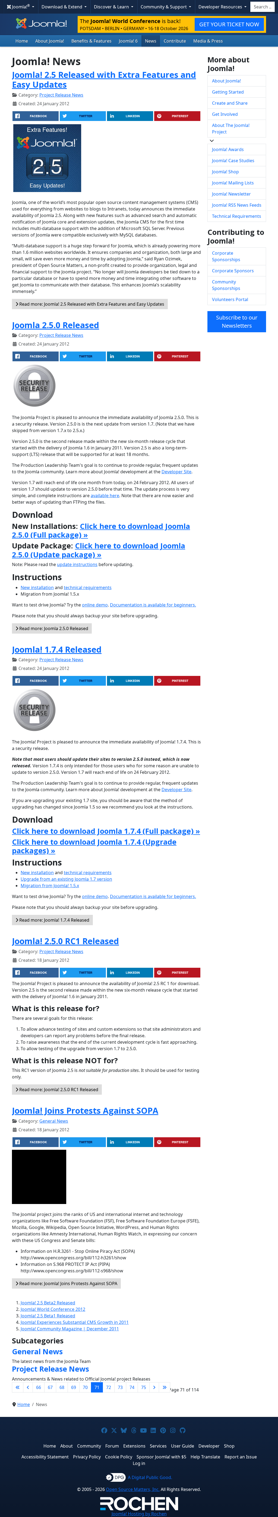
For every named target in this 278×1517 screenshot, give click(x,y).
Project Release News (61, 95)
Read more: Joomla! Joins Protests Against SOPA (67, 1283)
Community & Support (164, 7)
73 (120, 1387)
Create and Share (230, 103)
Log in (139, 1463)
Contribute (175, 41)
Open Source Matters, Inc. (133, 1489)
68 (61, 1387)
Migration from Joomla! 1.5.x (50, 886)
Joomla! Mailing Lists (233, 183)
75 (143, 1387)
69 (73, 1387)
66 (38, 1387)
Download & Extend (62, 7)
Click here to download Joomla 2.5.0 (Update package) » (98, 550)
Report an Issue (241, 1457)
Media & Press (208, 41)
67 (50, 1387)
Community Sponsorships (226, 285)
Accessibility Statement (45, 1457)
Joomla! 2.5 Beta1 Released (48, 1316)
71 (96, 1387)
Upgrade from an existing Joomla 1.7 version (66, 879)
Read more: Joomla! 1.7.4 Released (53, 920)
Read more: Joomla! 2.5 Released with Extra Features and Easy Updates (91, 304)
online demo (95, 605)
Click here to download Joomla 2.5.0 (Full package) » (101, 530)
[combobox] (262, 7)
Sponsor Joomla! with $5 (161, 1457)
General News (53, 1121)
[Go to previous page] (28, 1387)
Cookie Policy (118, 1457)
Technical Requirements (236, 216)
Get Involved (225, 114)
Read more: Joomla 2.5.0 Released (53, 628)
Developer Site (176, 472)
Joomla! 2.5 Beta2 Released (48, 1303)
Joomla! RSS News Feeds (236, 205)
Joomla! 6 (128, 41)
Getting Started (228, 92)
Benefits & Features (91, 41)
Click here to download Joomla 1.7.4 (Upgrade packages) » (94, 846)
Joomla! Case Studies (233, 161)
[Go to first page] (17, 1387)
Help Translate (205, 1457)
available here (105, 496)
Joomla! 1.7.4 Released (57, 649)
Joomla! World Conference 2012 (53, 1309)
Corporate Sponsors (233, 271)
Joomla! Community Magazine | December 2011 (70, 1329)
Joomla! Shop (225, 172)
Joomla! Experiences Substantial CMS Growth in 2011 (75, 1322)
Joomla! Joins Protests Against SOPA (85, 1110)
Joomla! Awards (228, 149)
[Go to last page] (164, 1387)
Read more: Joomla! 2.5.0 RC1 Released (58, 1090)
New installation (37, 587)
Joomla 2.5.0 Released (55, 325)
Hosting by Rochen (139, 1514)
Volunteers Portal (230, 299)
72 (108, 1387)
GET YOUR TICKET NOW (229, 24)
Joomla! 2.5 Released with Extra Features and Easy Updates (104, 79)
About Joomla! (49, 41)
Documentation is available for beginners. (153, 605)
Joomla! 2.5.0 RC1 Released (65, 941)
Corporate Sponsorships (226, 256)
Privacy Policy (87, 1457)
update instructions (77, 564)
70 (85, 1387)
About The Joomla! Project (230, 128)
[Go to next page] (154, 1387)
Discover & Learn (112, 7)
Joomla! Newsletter (231, 194)
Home (21, 41)
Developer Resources (220, 7)
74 (131, 1387)
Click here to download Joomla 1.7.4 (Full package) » (106, 831)
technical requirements (88, 587)
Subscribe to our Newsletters (236, 321)
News (150, 41)
